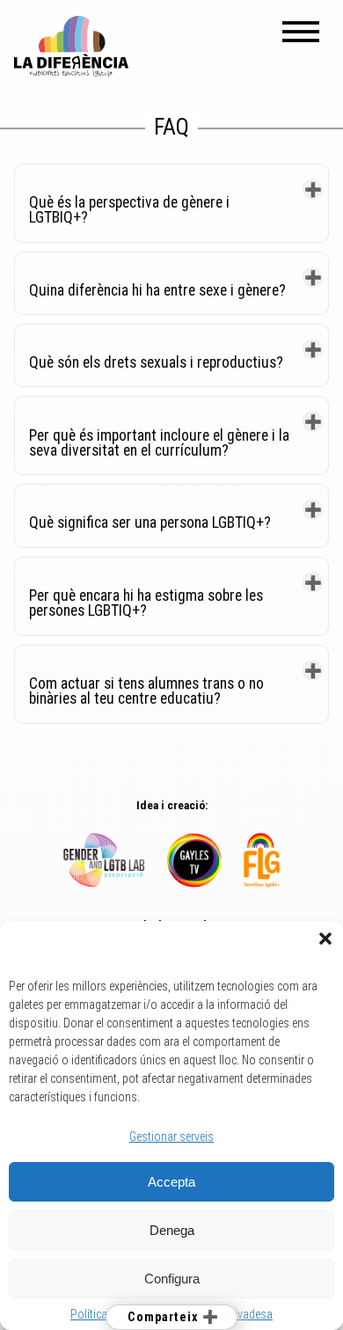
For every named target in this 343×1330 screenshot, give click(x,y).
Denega (172, 1230)
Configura (172, 1278)
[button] (325, 938)
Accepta (171, 1181)
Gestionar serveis (171, 1136)
